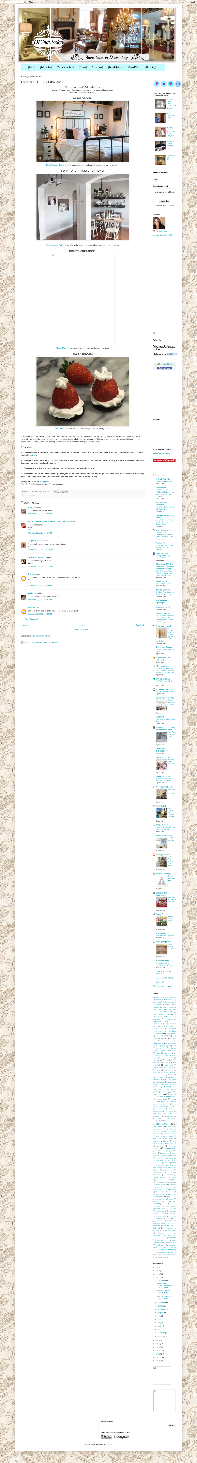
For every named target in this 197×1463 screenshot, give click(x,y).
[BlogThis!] (58, 491)
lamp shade (157, 1113)
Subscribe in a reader (161, 453)
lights (163, 1121)
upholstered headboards (162, 1235)
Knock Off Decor (163, 581)
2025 (158, 1267)
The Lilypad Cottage (164, 647)
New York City (171, 1143)
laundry (155, 1121)
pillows (173, 1163)
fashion (155, 1067)
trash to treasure (167, 1225)
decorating (158, 1043)
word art (155, 1254)
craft (166, 1036)
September (162, 1309)
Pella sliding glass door (164, 1160)
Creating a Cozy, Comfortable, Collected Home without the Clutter (164, 535)
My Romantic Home (164, 787)
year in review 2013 (159, 1257)
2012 (158, 1354)
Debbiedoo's (161, 488)
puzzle (157, 1180)
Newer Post (26, 625)
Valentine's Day (162, 1240)
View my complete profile (163, 235)
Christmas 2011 (159, 1024)
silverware (156, 1201)
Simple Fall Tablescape (164, 481)
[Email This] (55, 491)
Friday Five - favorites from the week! (171, 861)
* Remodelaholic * (163, 666)
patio (174, 1155)
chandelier (156, 1019)
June (160, 1319)
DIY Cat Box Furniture (163, 583)
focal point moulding (160, 1075)
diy (175, 1050)
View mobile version (83, 630)
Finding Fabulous (163, 855)
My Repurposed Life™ (165, 689)
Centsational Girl (163, 658)
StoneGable (161, 749)
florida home (168, 1070)
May (159, 1323)
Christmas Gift (158, 1029)
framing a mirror (158, 1077)
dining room (161, 1048)
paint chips (165, 1153)
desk (174, 1046)
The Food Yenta (162, 933)
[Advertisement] (164, 284)
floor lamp (156, 1070)
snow (165, 1204)
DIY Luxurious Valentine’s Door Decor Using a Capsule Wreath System (165, 618)
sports (158, 1206)
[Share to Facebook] (63, 491)
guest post (158, 1094)
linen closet (172, 1121)
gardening (170, 1082)
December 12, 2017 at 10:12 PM (40, 550)
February (161, 1333)
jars (161, 1109)
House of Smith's (163, 757)
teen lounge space (159, 1216)
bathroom (156, 1002)
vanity (174, 1240)
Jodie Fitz (59, 428)
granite (155, 1092)
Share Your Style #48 (171, 878)
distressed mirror (166, 1050)
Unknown (31, 574)
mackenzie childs (159, 1129)
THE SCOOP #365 (162, 751)
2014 (158, 1347)
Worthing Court (162, 554)
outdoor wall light (162, 1151)
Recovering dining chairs (165, 1182)
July (159, 1316)
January (161, 1336)
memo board (160, 1136)
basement (168, 1000)
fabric (166, 1063)
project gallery (171, 1177)
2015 (158, 1344)
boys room (168, 1012)
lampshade (156, 1116)
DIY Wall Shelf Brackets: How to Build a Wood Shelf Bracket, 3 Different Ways (165, 670)
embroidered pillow (167, 1058)
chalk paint (167, 1017)
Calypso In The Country (37, 557)
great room (164, 1092)
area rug (173, 997)
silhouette (169, 1199)
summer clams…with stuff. (165, 935)
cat (175, 1014)
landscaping (157, 1118)
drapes (158, 1053)
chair (157, 1016)
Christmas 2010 (161, 1021)
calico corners (165, 1014)
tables (165, 1213)
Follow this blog (164, 368)
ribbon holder (160, 1192)
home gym (165, 1101)
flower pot (156, 1072)
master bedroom (170, 1134)
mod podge (157, 1138)
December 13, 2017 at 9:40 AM (40, 600)
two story (156, 1230)
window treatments (168, 1250)
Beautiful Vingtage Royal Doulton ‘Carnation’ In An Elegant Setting (164, 522)
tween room (169, 1228)
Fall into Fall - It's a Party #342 (164, 1297)
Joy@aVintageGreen (36, 541)
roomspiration (157, 1194)
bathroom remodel (169, 1002)
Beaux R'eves (162, 914)
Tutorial (156, 1228)
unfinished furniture (169, 1230)
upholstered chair (164, 1233)
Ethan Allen (167, 1060)
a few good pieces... (164, 942)
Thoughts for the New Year (171, 762)
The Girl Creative (163, 590)
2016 (158, 1340)
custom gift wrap (167, 1041)
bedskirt (167, 1004)
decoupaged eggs (162, 1046)
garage (161, 1082)
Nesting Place (161, 543)
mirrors (170, 1136)
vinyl (174, 1242)
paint (155, 1153)
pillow (166, 1163)
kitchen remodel (159, 1111)
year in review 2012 (167, 1254)
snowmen (173, 1204)
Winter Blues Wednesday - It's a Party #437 (171, 132)
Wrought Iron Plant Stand (164, 691)
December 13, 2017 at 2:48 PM (40, 614)
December (162, 1280)
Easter (155, 1058)
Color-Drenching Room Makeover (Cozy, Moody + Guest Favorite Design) (165, 573)
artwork (158, 1000)
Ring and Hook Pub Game (171, 116)
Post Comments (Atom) (41, 636)
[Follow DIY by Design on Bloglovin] (165, 355)
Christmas (169, 1019)
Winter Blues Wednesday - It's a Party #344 (165, 1285)
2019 (158, 1271)
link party (31, 495)
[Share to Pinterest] (66, 491)
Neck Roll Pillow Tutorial (171, 144)
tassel (172, 1213)
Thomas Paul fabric (163, 1221)
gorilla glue (169, 1089)
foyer (171, 1075)
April (160, 1326)
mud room (156, 1141)
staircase (156, 1208)
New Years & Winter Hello (172, 734)
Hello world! (160, 660)
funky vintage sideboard (171, 946)
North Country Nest (54, 165)
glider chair (157, 1089)
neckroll (160, 1143)
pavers (158, 1158)
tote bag (166, 1223)
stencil (164, 1209)
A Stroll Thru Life (163, 479)
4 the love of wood (163, 626)
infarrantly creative (164, 986)
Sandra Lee (32, 593)
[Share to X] (60, 491)
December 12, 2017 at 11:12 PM (40, 566)
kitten (171, 1111)
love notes (170, 1126)
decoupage (172, 1043)
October (161, 1306)
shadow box (157, 1199)
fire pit (171, 1067)
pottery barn (168, 1170)
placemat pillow (170, 1167)
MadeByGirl (161, 806)
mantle (163, 1131)
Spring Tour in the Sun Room (171, 702)
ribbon (174, 1189)
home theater (164, 1106)
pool (157, 1170)
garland (155, 1084)
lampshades (169, 1116)
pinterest (159, 1165)
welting (164, 1247)
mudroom (166, 1141)
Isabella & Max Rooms (165, 978)
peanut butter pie (170, 1158)
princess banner (158, 1177)
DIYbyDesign (161, 231)
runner (174, 1194)
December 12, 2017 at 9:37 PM (40, 533)
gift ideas (165, 1084)
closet (166, 1031)
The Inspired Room (163, 530)
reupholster (157, 1189)
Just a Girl (160, 717)
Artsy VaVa (32, 507)
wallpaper (160, 1245)
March (160, 1330)
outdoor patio (170, 1148)
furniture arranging (160, 1079)
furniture (170, 1077)
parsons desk (165, 1155)
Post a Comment (31, 619)
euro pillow (157, 1062)
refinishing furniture (160, 1184)
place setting (157, 1167)
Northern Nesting (163, 874)
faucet (163, 1067)
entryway (156, 1060)
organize (170, 1146)
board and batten (160, 1009)
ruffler (167, 1194)
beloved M (160, 982)
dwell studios (169, 1055)
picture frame (157, 1163)
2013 (158, 1351)
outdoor (156, 1148)
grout (172, 1092)
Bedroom (159, 1004)
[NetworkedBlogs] (164, 364)
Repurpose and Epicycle (56, 245)
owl (172, 1151)
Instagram (31, 455)
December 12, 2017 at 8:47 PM (40, 514)
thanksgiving (171, 1218)
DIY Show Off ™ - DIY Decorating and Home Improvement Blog (165, 566)
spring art (169, 1206)
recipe (173, 1180)
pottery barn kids (160, 1172)
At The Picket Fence (164, 825)
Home (83, 625)
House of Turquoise (164, 836)
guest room (172, 1094)
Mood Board (169, 1138)
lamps (170, 1113)
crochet (164, 1038)
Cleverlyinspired (163, 776)
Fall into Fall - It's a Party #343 (164, 1292)
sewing (169, 1197)
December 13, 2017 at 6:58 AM (40, 586)
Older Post (139, 625)
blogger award (168, 1007)
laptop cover (169, 1118)
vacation (172, 1238)
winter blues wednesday (165, 1252)
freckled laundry (162, 961)
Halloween (159, 1096)
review (166, 1189)
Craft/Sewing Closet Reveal (171, 158)
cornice (158, 1036)
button (155, 1014)
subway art (160, 1211)
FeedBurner (169, 206)
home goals (162, 1099)
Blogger (109, 1444)
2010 (158, 1361)
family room (169, 1065)
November (162, 1303)
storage (173, 1208)
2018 (158, 1274)
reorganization (168, 1187)
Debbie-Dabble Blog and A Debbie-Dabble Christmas (49, 522)
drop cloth (167, 1053)
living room (157, 1126)
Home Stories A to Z (164, 613)
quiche (165, 1180)
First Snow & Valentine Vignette (172, 900)
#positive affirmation (160, 997)
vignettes (158, 1242)
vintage (167, 1242)
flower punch (168, 1072)
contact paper (171, 1033)
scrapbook (159, 1196)
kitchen (169, 1109)
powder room (168, 1175)
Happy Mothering (63, 348)
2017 (158, 1277)
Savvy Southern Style (165, 698)
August (161, 1313)
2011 (158, 1357)
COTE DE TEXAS (163, 679)
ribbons (170, 1192)
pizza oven (169, 1165)
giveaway (167, 1087)
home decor (171, 1097)
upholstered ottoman (160, 1238)
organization (159, 1146)
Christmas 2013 (167, 1026)
